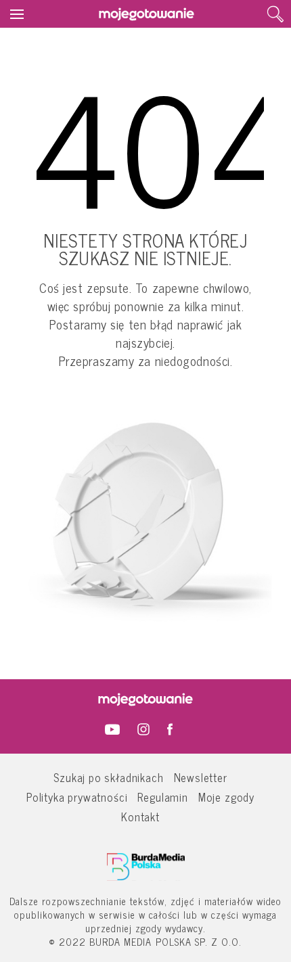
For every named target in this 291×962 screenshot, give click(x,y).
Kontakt (140, 816)
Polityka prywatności (77, 796)
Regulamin (162, 796)
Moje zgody (226, 796)
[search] (275, 14)
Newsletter (200, 777)
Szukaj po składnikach (108, 777)
